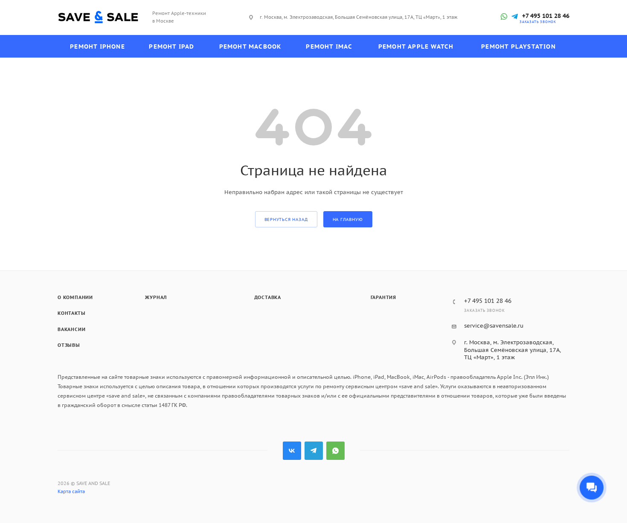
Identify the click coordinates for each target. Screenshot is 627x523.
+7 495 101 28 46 (545, 16)
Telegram (314, 451)
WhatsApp (335, 451)
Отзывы (69, 345)
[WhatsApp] (504, 16)
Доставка (267, 297)
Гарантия (383, 297)
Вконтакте (292, 451)
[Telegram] (514, 16)
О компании (75, 297)
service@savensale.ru (493, 325)
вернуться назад (286, 219)
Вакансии (71, 329)
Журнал (156, 297)
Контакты (71, 313)
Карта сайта (71, 491)
